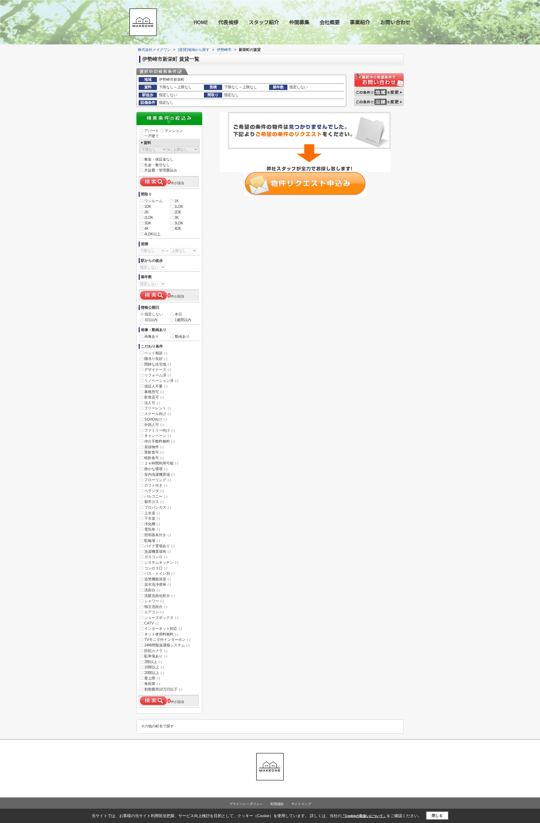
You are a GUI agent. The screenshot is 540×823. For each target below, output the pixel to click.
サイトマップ (301, 803)
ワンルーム (153, 201)
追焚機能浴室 (157, 579)
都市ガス (154, 502)
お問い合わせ (395, 22)
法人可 (152, 403)
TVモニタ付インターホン (167, 639)
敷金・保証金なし (159, 159)
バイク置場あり (159, 546)
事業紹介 (360, 22)
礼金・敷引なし (157, 165)
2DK (177, 212)
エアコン (154, 612)
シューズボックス (161, 617)
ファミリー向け (159, 430)
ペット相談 (155, 353)
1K (176, 201)
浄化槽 (152, 524)
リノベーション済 (161, 380)
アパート (151, 130)
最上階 (152, 678)
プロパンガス (157, 507)
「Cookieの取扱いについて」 (363, 816)
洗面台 (152, 590)
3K (176, 217)
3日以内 (151, 320)
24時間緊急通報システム (167, 645)
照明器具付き (157, 535)
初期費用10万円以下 (163, 689)
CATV (151, 623)
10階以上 (154, 667)
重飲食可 (154, 452)
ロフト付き (155, 485)
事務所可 (154, 392)
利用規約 (277, 803)
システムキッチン (161, 562)
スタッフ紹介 (264, 22)
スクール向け (157, 414)
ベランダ (154, 491)
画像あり (151, 336)
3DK (147, 223)
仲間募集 (299, 22)
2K (146, 212)
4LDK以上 (152, 234)
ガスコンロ (155, 557)
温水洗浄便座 (157, 584)
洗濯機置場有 (157, 551)
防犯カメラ (155, 651)
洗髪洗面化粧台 (159, 596)
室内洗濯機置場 (159, 474)
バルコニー (155, 496)
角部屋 (152, 684)
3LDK (178, 223)
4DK (177, 228)
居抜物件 (154, 447)
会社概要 (330, 22)
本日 (178, 314)
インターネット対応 (163, 628)
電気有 (152, 529)
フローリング (157, 480)
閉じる (437, 815)
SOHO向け (155, 419)
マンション (174, 130)
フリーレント (157, 408)
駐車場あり (155, 656)
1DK (147, 206)
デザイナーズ (157, 369)
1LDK (178, 206)
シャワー (154, 601)
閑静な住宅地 (157, 364)
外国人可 (154, 425)
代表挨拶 (228, 22)
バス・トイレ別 (159, 573)
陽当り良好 (155, 359)
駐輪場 (152, 540)
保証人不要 (155, 386)
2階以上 (153, 662)
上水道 (152, 513)
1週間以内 (183, 320)
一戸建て (151, 136)
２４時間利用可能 (161, 463)
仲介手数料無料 (159, 441)
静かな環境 (155, 469)
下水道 (152, 518)
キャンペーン (157, 436)
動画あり (182, 336)
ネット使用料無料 (161, 634)
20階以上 (154, 673)
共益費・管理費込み (160, 170)
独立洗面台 (155, 607)
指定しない (154, 314)
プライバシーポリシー (246, 803)
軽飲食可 (154, 458)
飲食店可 (154, 397)
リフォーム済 (157, 375)
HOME (201, 22)
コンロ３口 (155, 568)
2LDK (148, 217)
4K (146, 228)
